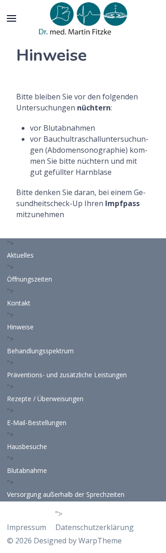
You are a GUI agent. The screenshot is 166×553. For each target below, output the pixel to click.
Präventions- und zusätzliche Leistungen (67, 374)
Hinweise (20, 327)
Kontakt (18, 303)
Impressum (26, 527)
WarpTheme (100, 541)
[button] (11, 18)
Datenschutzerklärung (94, 527)
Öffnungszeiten (29, 279)
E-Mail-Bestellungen (36, 422)
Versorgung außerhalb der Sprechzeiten (66, 494)
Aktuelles (20, 255)
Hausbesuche (27, 446)
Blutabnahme (27, 470)
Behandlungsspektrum (40, 350)
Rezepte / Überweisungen (45, 398)
